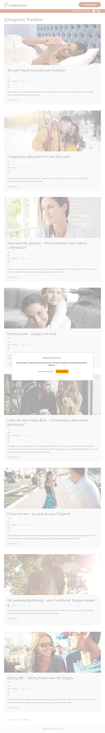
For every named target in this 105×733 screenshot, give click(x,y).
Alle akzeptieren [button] (62, 371)
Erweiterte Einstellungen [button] (45, 371)
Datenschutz (56, 358)
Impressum (47, 358)
